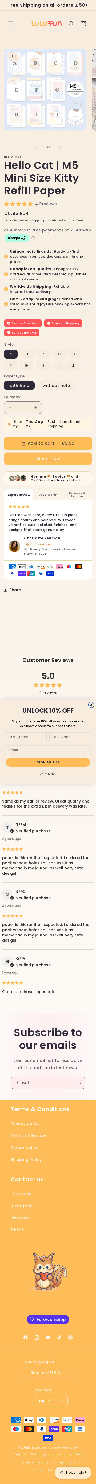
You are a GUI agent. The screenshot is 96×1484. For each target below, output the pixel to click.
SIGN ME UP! (48, 762)
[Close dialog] (91, 705)
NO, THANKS (47, 774)
